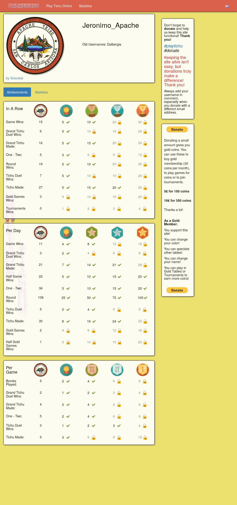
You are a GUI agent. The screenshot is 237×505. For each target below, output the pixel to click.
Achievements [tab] (17, 92)
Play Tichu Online (59, 5)
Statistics (85, 5)
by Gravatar (14, 78)
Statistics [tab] (41, 92)
